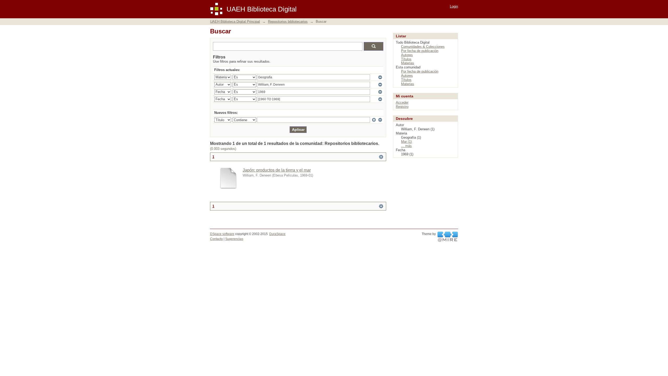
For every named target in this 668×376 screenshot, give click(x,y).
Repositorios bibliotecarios (288, 22)
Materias (407, 63)
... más (406, 146)
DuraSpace (277, 234)
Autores (407, 55)
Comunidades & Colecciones (423, 47)
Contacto (216, 239)
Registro (402, 107)
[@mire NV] (447, 237)
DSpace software (222, 234)
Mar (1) (406, 142)
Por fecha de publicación (419, 51)
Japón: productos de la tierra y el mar (277, 170)
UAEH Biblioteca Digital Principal (235, 22)
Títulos (406, 59)
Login (454, 6)
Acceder (402, 102)
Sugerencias (234, 239)
